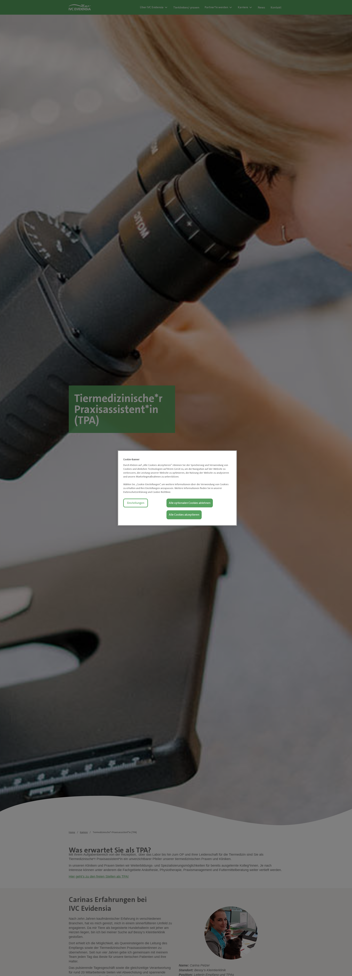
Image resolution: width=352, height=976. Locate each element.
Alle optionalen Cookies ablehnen (189, 503)
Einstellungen (135, 503)
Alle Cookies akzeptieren (184, 514)
